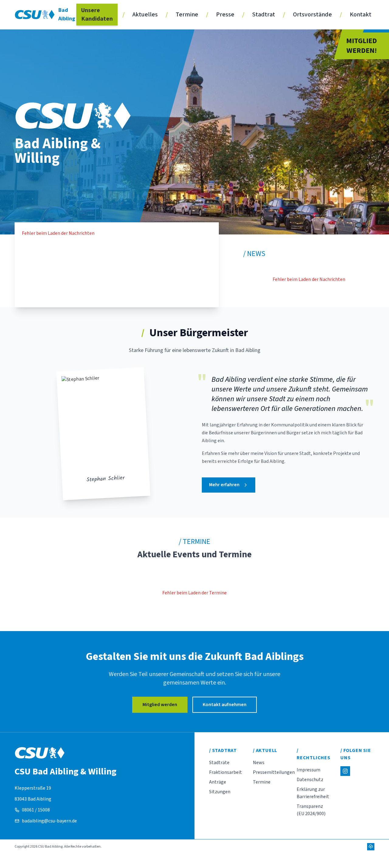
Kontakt (360, 14)
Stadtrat (263, 14)
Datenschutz (310, 779)
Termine (187, 14)
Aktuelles (145, 14)
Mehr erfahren (224, 484)
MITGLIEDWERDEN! (361, 46)
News (258, 762)
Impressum (308, 770)
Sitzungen (219, 791)
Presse (225, 14)
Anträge (217, 782)
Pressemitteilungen (274, 772)
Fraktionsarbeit (225, 772)
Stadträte (219, 762)
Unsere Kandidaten (97, 14)
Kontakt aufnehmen (224, 704)
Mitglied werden (160, 704)
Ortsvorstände (312, 14)
